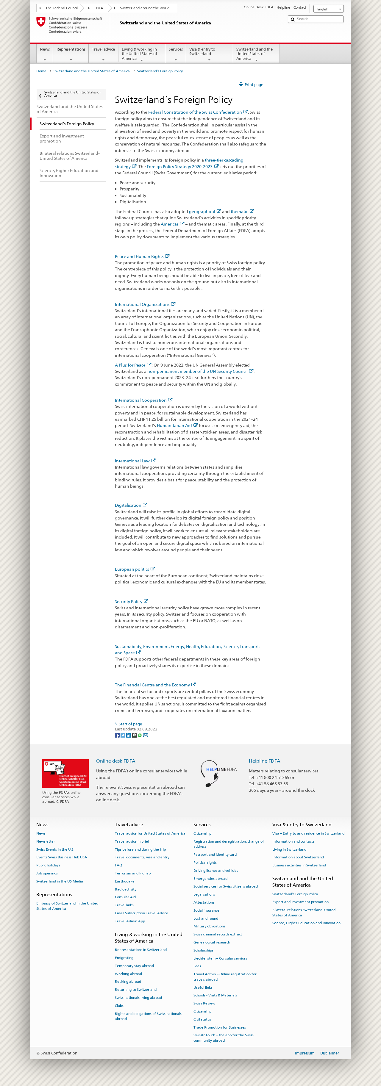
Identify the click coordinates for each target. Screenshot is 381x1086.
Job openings (47, 873)
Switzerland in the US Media (59, 881)
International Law (132, 460)
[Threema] (135, 735)
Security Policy (128, 601)
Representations (71, 49)
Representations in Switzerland (141, 950)
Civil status (202, 1019)
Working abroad (128, 973)
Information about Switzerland (298, 857)
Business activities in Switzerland (299, 865)
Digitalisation (128, 505)
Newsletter (45, 841)
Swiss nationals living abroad (138, 998)
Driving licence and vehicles (215, 871)
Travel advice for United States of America (150, 833)
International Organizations (142, 304)
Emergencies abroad (210, 878)
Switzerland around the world (144, 8)
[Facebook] (118, 735)
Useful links (203, 987)
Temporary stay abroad (134, 966)
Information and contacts (293, 841)
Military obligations (209, 926)
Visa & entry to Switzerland (202, 51)
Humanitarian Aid (174, 425)
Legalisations (204, 894)
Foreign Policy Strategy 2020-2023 (180, 166)
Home (41, 71)
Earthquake (125, 881)
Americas (170, 223)
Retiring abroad (128, 981)
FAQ (118, 865)
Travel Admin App (130, 921)
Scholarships (203, 950)
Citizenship (202, 833)
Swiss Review (204, 1003)
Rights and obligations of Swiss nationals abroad (148, 1016)
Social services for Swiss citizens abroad (225, 886)
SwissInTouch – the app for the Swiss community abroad (223, 1037)
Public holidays (48, 865)
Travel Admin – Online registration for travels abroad (225, 976)
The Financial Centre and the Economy (152, 684)
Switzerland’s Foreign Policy (295, 894)
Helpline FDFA (264, 761)
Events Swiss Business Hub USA (61, 857)
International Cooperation (141, 400)
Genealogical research (211, 942)
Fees (197, 966)
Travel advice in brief (132, 841)
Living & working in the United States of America (139, 54)
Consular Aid (125, 897)
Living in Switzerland (289, 849)
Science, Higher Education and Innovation (306, 923)
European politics (132, 569)
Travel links (124, 905)
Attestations (203, 902)
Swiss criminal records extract (217, 934)
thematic (239, 211)
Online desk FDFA (115, 761)
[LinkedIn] (129, 735)
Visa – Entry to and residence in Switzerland (308, 833)
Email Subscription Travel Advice (141, 913)
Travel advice (103, 49)
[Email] (145, 735)
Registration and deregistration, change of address (228, 844)
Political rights (205, 862)
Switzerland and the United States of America (254, 54)
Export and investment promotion (300, 902)
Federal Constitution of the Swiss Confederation (195, 112)
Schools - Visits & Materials (215, 995)
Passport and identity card (215, 854)
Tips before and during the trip (140, 849)
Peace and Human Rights (139, 256)
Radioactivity (125, 889)
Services (176, 49)
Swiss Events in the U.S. (55, 849)
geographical (202, 211)
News (45, 49)
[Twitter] (123, 735)
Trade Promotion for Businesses (219, 1027)
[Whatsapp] (140, 735)
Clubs (119, 1006)
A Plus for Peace (130, 364)
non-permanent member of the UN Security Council (197, 371)
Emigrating (124, 958)
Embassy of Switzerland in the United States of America (67, 905)
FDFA (98, 8)
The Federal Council (62, 8)
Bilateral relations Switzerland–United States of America (303, 912)
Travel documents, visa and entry (142, 857)
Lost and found (205, 918)
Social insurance (206, 910)
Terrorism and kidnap (133, 873)
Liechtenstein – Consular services (220, 958)
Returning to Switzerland (136, 990)
